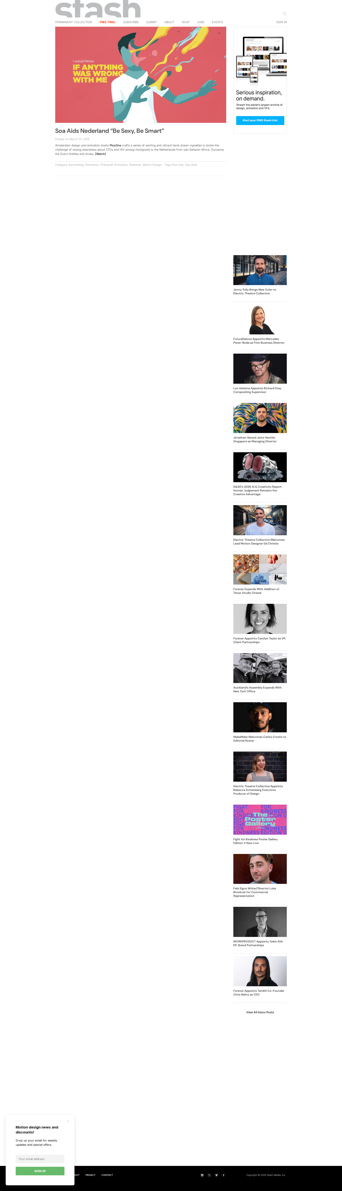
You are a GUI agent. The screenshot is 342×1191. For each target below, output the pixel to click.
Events (217, 22)
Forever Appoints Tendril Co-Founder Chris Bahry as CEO (258, 992)
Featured (135, 164)
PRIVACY (90, 1175)
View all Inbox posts (260, 1012)
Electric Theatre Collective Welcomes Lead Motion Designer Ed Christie (259, 541)
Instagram (202, 1175)
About (169, 22)
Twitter (209, 1175)
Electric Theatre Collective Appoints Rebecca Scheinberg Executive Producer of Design (258, 790)
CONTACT (107, 1175)
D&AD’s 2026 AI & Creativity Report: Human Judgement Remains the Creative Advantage (257, 490)
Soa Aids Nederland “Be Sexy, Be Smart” (109, 131)
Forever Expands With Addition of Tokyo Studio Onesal (256, 591)
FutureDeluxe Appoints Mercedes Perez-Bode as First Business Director (258, 341)
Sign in (281, 22)
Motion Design (152, 164)
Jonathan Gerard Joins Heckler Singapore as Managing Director (255, 439)
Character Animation (114, 164)
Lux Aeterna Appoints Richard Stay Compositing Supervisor (257, 390)
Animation (92, 164)
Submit (151, 22)
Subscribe (131, 22)
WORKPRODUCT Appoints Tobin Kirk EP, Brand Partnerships (258, 943)
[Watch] (100, 154)
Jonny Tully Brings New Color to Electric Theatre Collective (254, 291)
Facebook (223, 1175)
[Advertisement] (140, 204)
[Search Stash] (284, 13)
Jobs (200, 22)
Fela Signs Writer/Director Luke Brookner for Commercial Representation (254, 892)
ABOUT (75, 1175)
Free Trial (108, 22)
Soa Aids (191, 164)
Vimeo (216, 1175)
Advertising (76, 164)
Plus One (177, 164)
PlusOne (115, 145)
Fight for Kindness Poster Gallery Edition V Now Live (255, 841)
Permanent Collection (73, 22)
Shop (186, 22)
